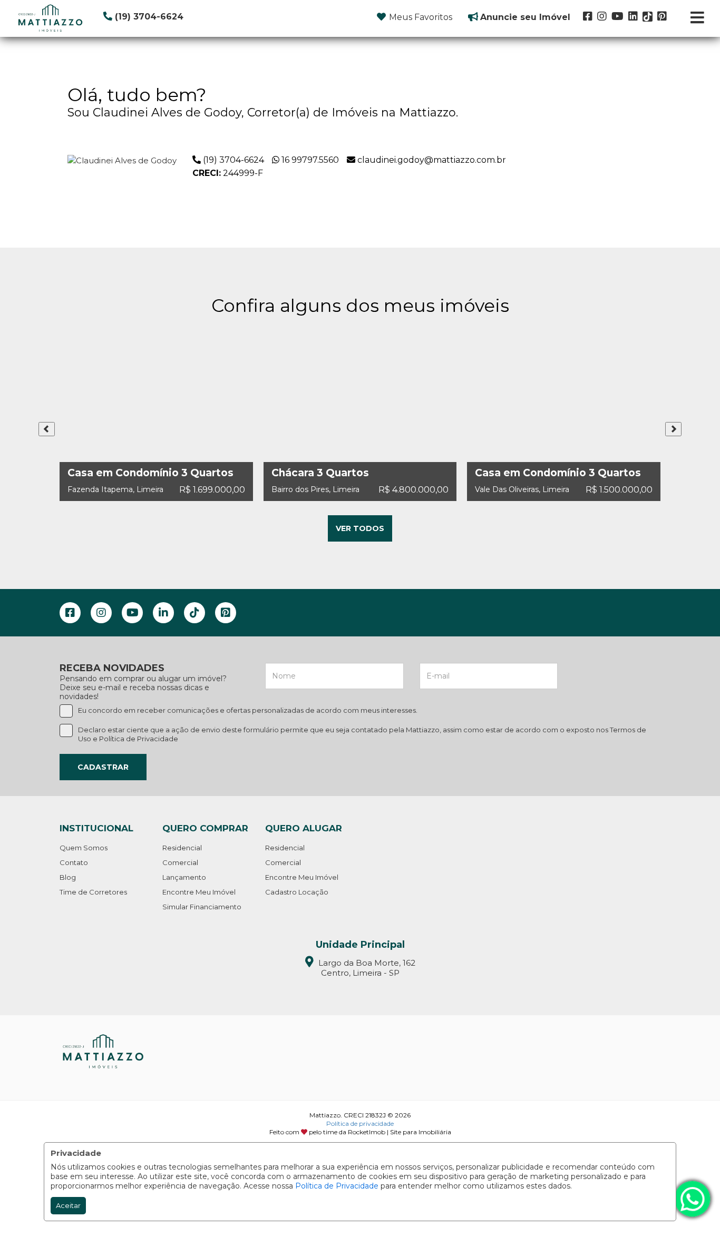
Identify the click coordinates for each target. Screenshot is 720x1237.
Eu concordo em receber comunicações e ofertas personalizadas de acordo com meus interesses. (247, 710)
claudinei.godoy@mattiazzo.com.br (431, 160)
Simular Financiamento (201, 906)
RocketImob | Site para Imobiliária (399, 1132)
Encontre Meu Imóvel (199, 892)
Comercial (180, 862)
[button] (168, 17)
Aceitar (68, 1205)
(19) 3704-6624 (233, 160)
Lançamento (184, 877)
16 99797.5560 (310, 160)
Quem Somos (84, 847)
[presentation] (46, 429)
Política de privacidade (360, 1123)
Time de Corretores (93, 892)
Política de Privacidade (336, 1186)
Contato (74, 862)
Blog (68, 877)
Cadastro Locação (296, 892)
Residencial (182, 847)
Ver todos (360, 528)
